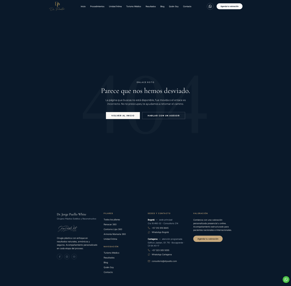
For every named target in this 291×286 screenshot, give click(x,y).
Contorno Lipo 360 (113, 229)
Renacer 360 (110, 224)
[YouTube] (74, 256)
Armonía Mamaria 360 (115, 234)
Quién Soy (174, 6)
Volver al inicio (122, 115)
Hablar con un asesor (164, 115)
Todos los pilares (112, 219)
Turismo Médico (133, 6)
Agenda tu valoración (230, 6)
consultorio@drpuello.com (164, 261)
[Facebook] (59, 256)
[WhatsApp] (210, 6)
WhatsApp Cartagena (162, 254)
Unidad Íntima (115, 6)
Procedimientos (97, 6)
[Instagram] (67, 256)
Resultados (151, 6)
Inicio (83, 6)
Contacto (187, 6)
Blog (162, 6)
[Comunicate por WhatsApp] (286, 279)
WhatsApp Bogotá (160, 232)
